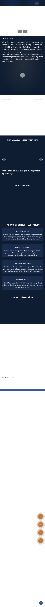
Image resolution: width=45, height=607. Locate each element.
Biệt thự (6, 104)
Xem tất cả (21, 110)
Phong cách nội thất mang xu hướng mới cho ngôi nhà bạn (22, 172)
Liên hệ (4, 372)
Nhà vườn (38, 104)
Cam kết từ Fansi (8, 365)
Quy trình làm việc (8, 362)
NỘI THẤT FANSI (8, 378)
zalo (40, 524)
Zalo (11, 383)
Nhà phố (16, 104)
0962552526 (12, 334)
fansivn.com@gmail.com (16, 338)
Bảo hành (5, 369)
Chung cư (27, 104)
